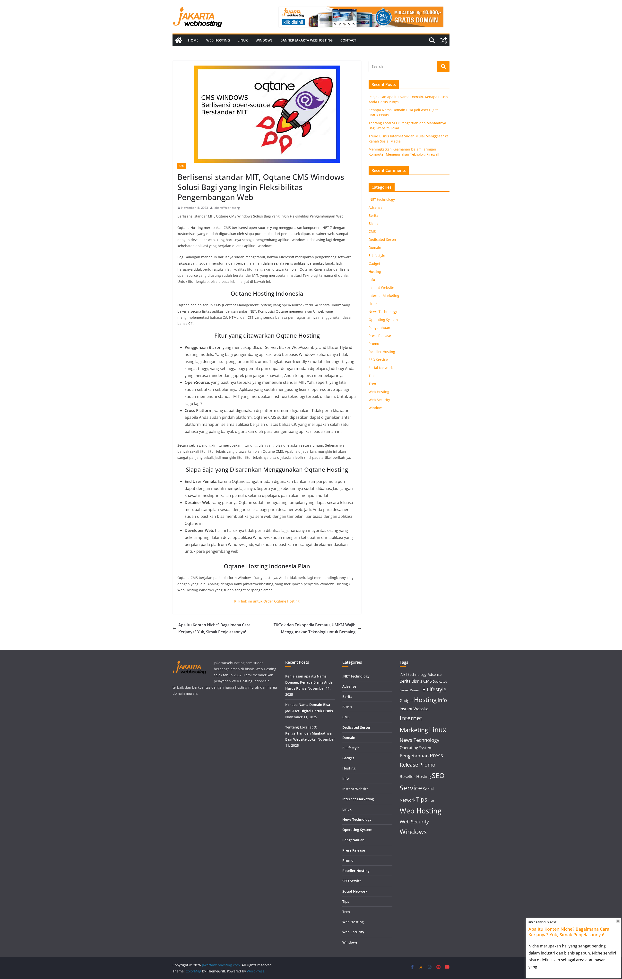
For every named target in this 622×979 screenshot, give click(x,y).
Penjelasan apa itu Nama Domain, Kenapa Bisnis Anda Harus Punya (309, 682)
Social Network (381, 367)
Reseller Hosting (382, 351)
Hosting (375, 271)
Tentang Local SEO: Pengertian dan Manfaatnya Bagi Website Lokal (308, 733)
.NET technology (382, 199)
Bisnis (373, 223)
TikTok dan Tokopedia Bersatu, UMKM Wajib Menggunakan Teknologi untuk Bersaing (314, 628)
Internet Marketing (384, 295)
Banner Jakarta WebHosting (306, 40)
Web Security (379, 399)
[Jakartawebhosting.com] (178, 40)
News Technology (383, 311)
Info (372, 279)
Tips (372, 375)
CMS (181, 165)
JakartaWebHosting (227, 208)
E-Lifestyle (377, 255)
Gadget (374, 263)
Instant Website (381, 287)
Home (193, 40)
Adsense (375, 207)
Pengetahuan (379, 327)
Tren (372, 383)
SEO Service (378, 359)
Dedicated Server (383, 239)
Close (618, 921)
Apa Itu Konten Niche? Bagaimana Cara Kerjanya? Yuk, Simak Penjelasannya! (214, 628)
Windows (264, 40)
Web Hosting (218, 40)
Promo (374, 343)
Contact (348, 40)
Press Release (380, 335)
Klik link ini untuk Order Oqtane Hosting (267, 601)
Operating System (383, 319)
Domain (375, 247)
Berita (373, 215)
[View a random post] (443, 40)
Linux (243, 40)
